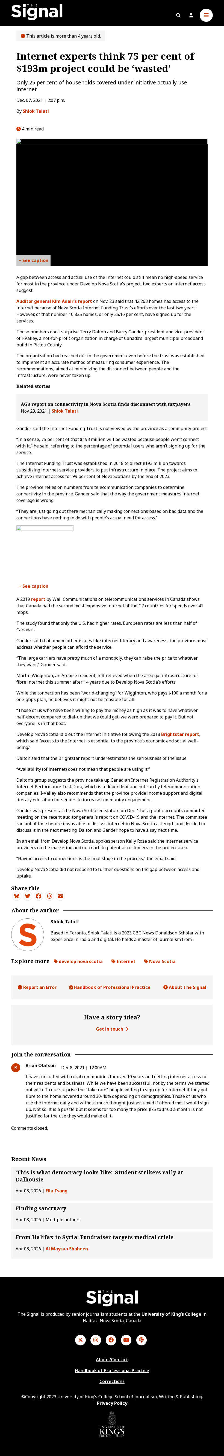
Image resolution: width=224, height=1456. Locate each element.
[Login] (191, 15)
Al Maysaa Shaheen (67, 1249)
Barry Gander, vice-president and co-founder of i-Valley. (33, 587)
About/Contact (112, 1360)
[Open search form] (178, 15)
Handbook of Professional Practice (112, 987)
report (38, 599)
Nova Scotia (162, 961)
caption (39, 260)
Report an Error (39, 987)
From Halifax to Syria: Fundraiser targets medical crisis (94, 1237)
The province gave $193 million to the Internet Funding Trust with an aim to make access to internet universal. (33, 261)
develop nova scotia (80, 961)
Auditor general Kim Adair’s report (54, 301)
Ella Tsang (56, 1191)
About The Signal (187, 987)
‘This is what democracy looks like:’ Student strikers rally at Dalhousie (99, 1176)
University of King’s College (171, 1314)
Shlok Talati (36, 111)
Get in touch (110, 1029)
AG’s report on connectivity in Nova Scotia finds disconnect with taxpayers (105, 404)
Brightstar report (180, 734)
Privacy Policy (112, 1403)
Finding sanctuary (41, 1208)
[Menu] (206, 15)
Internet (125, 961)
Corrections (112, 1381)
